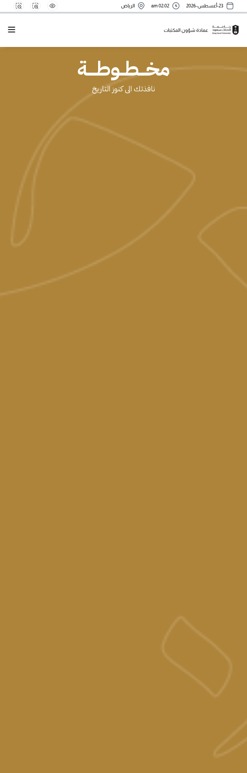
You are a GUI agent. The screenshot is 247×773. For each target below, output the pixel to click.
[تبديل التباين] (52, 6)
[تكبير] (35, 6)
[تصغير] (19, 6)
